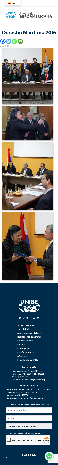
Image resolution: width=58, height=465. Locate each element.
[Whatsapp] (14, 41)
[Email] (20, 41)
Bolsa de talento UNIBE (27, 360)
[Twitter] (8, 41)
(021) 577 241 (23, 392)
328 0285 (40, 374)
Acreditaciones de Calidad (29, 333)
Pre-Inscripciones (25, 340)
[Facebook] (3, 41)
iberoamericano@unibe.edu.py (33, 379)
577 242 (34, 392)
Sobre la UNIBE (24, 329)
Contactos (22, 344)
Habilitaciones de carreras (29, 336)
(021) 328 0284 (28, 374)
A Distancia (22, 356)
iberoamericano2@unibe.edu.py (28, 398)
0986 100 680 (27, 376)
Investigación (23, 348)
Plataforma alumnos (26, 352)
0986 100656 (22, 395)
